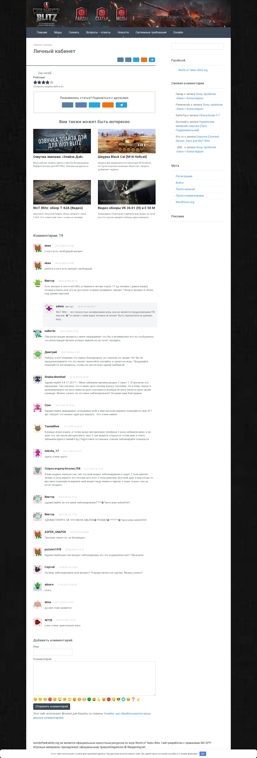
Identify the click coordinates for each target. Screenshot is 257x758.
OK (202, 753)
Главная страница (42, 44)
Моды (58, 32)
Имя (36, 646)
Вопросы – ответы (98, 32)
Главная (42, 32)
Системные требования (151, 32)
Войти (179, 182)
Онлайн (178, 32)
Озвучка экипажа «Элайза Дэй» (58, 157)
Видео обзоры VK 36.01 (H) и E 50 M (126, 208)
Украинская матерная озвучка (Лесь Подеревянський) (195, 126)
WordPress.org (185, 202)
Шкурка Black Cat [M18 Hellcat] (122, 157)
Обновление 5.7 (209, 115)
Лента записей (185, 189)
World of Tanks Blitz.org (193, 70)
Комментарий (42, 659)
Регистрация (184, 176)
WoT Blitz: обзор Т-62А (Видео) (58, 208)
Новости (123, 32)
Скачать (74, 32)
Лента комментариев (190, 195)
